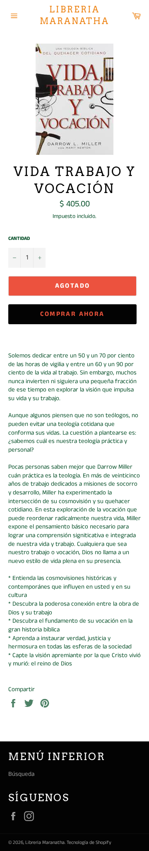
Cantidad (19, 238)
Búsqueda (21, 774)
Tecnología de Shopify (89, 842)
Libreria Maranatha (74, 15)
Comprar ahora (72, 314)
